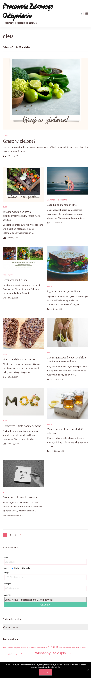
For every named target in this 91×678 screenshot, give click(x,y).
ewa (4, 156)
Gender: (7, 568)
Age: (6, 557)
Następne (20, 535)
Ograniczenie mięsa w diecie (64, 291)
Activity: (7, 595)
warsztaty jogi (7, 654)
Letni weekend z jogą (15, 279)
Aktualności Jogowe (57, 200)
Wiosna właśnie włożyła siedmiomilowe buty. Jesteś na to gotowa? (22, 215)
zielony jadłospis (77, 654)
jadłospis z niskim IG (37, 647)
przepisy (78, 647)
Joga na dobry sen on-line (62, 204)
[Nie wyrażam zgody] (88, 670)
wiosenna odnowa (29, 654)
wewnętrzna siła (17, 654)
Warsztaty (8, 275)
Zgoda (45, 672)
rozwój (84, 647)
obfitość (63, 647)
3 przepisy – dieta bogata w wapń (22, 425)
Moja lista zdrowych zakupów (20, 497)
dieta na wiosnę (12, 647)
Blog (5, 135)
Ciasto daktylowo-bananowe (19, 358)
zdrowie (68, 654)
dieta (4, 647)
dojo (18, 647)
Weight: (7, 584)
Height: (7, 573)
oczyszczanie (70, 647)
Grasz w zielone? (19, 141)
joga (45, 647)
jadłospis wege (25, 647)
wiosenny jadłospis (50, 653)
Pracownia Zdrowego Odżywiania (28, 11)
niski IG (54, 647)
